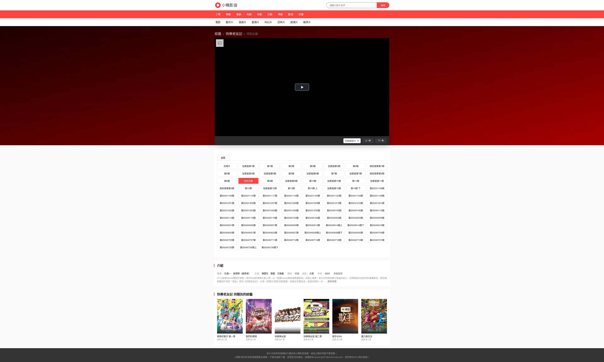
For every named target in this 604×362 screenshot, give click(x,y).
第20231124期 (355, 195)
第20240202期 (334, 217)
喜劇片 (242, 22)
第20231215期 (334, 202)
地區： (305, 273)
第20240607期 (270, 225)
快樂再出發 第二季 (313, 336)
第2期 (291, 166)
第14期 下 (356, 188)
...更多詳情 (331, 281)
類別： (291, 273)
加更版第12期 (270, 188)
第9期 (270, 180)
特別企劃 (248, 180)
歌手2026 (337, 336)
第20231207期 (270, 202)
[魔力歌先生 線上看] (374, 316)
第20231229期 (291, 210)
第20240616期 (377, 225)
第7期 (334, 173)
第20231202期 (248, 202)
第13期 (291, 188)
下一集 (381, 140)
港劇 (280, 14)
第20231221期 (377, 202)
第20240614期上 (334, 225)
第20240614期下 (355, 225)
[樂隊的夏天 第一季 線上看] (230, 316)
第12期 (248, 188)
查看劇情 (338, 273)
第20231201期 (227, 202)
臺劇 (238, 14)
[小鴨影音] (226, 5)
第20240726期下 (270, 247)
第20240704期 (377, 232)
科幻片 (268, 22)
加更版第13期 (334, 188)
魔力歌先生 (366, 336)
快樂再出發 (280, 336)
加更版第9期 (291, 180)
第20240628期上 (312, 232)
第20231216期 (355, 202)
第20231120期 (312, 195)
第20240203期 (355, 217)
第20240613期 (312, 225)
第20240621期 (248, 232)
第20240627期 (291, 232)
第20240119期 (270, 217)
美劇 (259, 14)
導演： (220, 273)
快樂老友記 (234, 33)
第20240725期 (227, 247)
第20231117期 (270, 195)
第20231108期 (377, 188)
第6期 (227, 173)
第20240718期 (334, 239)
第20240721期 (377, 239)
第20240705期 (227, 239)
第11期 (355, 180)
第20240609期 (291, 225)
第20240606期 (248, 225)
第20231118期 (291, 195)
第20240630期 (355, 232)
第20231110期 (248, 195)
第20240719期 (355, 239)
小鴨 (218, 14)
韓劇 (228, 14)
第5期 (291, 173)
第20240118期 (248, 217)
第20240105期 (334, 210)
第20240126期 (312, 217)
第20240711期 (270, 239)
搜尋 (383, 5)
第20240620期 (227, 232)
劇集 (223, 157)
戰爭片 (307, 22)
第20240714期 (312, 239)
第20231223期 (248, 210)
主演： (257, 273)
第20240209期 (377, 217)
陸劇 (249, 14)
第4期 (355, 166)
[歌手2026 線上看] (345, 316)
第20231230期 (312, 210)
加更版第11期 (377, 180)
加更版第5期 (270, 173)
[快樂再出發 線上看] (287, 316)
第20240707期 (248, 239)
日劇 (269, 14)
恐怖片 (281, 22)
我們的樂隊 (251, 336)
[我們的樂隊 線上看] (258, 316)
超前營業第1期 (377, 166)
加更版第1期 (248, 166)
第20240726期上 (248, 247)
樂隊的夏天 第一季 (226, 336)
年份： (321, 273)
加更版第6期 (313, 173)
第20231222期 (227, 210)
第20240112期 (377, 210)
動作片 (229, 22)
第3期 (313, 166)
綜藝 (301, 14)
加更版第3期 (334, 166)
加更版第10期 (334, 180)
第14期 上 (313, 188)
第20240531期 (227, 225)
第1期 (270, 166)
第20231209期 (312, 202)
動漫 (290, 14)
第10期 (312, 180)
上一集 (368, 140)
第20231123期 (334, 195)
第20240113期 (227, 217)
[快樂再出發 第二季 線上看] (316, 316)
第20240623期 (270, 232)
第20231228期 (270, 210)
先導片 (227, 166)
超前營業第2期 (377, 173)
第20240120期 (291, 217)
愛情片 (255, 22)
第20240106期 (355, 210)
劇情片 (294, 22)
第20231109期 (227, 195)
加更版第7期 (356, 173)
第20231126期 (377, 195)
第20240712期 (291, 239)
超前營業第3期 (227, 188)
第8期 (227, 180)
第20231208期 (291, 202)
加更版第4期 (248, 173)
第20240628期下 (334, 232)
